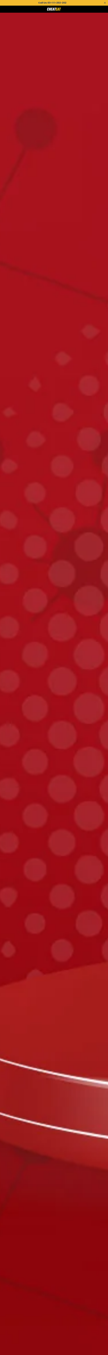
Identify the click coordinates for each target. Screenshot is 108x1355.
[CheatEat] (54, 9)
